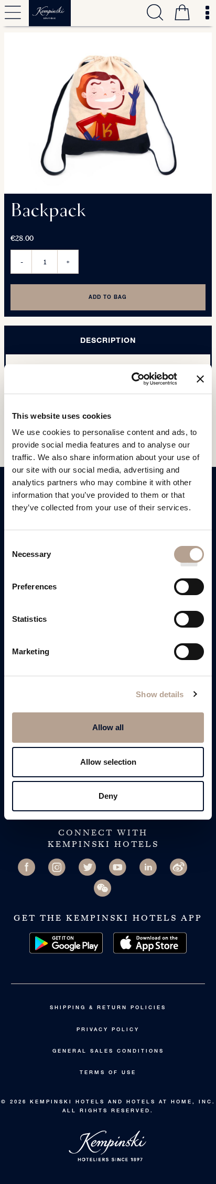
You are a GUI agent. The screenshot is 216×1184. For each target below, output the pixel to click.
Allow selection (108, 761)
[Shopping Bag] (182, 14)
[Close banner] (200, 379)
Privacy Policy (108, 1030)
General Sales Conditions (108, 1051)
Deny (108, 795)
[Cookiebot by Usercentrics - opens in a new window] (133, 379)
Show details (159, 694)
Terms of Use (108, 1073)
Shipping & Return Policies (108, 1008)
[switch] (189, 590)
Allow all (108, 727)
